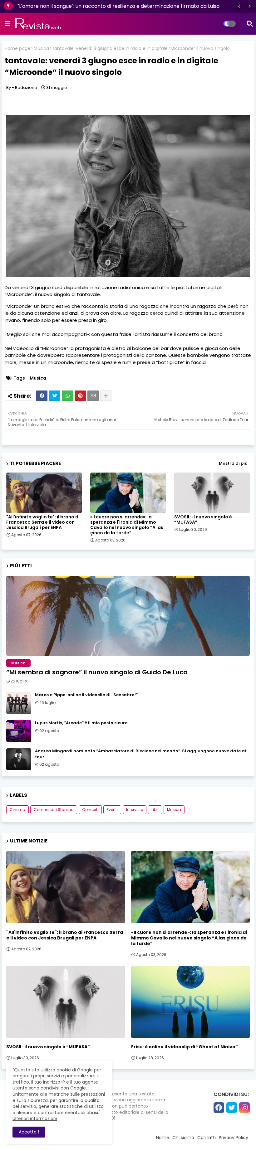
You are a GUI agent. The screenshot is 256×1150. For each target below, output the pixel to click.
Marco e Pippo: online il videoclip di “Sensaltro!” (86, 695)
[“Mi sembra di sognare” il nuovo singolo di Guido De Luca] (128, 616)
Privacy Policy (233, 1137)
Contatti (206, 1137)
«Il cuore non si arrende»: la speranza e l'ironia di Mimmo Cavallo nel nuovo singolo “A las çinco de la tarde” (126, 525)
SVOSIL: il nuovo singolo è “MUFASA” (203, 519)
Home (162, 1137)
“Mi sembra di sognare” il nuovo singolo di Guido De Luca (97, 672)
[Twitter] (54, 396)
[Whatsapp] (67, 396)
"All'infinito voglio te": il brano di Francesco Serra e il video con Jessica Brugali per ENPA (43, 522)
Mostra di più (233, 463)
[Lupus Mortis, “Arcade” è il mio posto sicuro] (18, 731)
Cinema (17, 809)
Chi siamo (183, 1137)
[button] (239, 6)
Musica (41, 48)
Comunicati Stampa (54, 809)
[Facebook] (41, 396)
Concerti (90, 809)
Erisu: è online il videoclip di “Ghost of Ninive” (184, 1047)
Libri (155, 809)
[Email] (93, 396)
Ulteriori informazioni (34, 1118)
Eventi (112, 809)
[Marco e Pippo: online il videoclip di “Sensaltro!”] (18, 703)
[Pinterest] (80, 396)
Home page (17, 48)
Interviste (134, 809)
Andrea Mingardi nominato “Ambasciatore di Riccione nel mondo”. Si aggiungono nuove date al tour (140, 753)
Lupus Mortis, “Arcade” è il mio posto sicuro (81, 723)
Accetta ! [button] (29, 1132)
